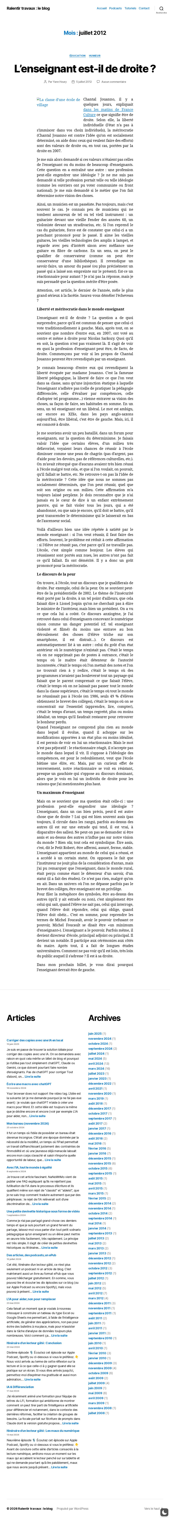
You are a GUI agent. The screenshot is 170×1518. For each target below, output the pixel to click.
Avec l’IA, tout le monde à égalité (29, 1167)
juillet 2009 (96, 1383)
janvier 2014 (97, 1228)
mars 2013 (96, 1248)
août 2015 (95, 1178)
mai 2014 (95, 1223)
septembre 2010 (100, 1338)
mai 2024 (95, 1058)
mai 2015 (95, 1183)
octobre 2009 (98, 1373)
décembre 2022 (99, 1083)
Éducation (78, 55)
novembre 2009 (100, 1368)
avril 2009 (95, 1398)
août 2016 (95, 1138)
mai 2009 (95, 1393)
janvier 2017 (97, 1128)
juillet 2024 (96, 1053)
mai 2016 (95, 1143)
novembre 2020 (100, 1093)
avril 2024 (95, 1063)
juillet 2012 (96, 1278)
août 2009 (95, 1378)
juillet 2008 (96, 1413)
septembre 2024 (100, 1048)
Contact (144, 8)
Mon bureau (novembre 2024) (28, 1123)
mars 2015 (96, 1193)
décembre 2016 (99, 1133)
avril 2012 (95, 1293)
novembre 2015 (99, 1163)
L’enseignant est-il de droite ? (85, 68)
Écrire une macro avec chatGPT (29, 1084)
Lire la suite (33, 1076)
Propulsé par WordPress (72, 1508)
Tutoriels (130, 8)
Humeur (94, 55)
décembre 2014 (99, 1203)
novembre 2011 (99, 1308)
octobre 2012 (97, 1268)
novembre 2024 (99, 1038)
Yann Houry (60, 81)
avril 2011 (95, 1328)
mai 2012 (94, 1288)
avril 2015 (95, 1188)
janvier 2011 (97, 1333)
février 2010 (97, 1353)
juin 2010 (95, 1343)
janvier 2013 (97, 1253)
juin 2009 (95, 1388)
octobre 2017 (97, 1113)
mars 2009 (96, 1403)
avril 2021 (95, 1088)
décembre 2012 (99, 1258)
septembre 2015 (100, 1173)
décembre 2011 (99, 1303)
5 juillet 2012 (84, 81)
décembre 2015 (99, 1158)
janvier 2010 (97, 1358)
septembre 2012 (100, 1273)
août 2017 (95, 1123)
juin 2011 (94, 1323)
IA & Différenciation (20, 1387)
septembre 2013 (100, 1233)
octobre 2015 (98, 1168)
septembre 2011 (100, 1313)
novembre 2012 (99, 1263)
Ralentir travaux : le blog (28, 8)
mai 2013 (95, 1243)
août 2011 (95, 1318)
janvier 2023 (97, 1078)
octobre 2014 (98, 1213)
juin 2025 (95, 1033)
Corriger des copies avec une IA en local (35, 1040)
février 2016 (97, 1148)
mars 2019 (96, 1098)
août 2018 (95, 1103)
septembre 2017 (100, 1118)
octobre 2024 (98, 1043)
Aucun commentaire (113, 81)
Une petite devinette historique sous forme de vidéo (43, 1211)
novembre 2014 (99, 1208)
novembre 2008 (100, 1408)
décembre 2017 (99, 1108)
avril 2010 (95, 1348)
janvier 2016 (97, 1153)
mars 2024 (96, 1068)
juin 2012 (94, 1283)
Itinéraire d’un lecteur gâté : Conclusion (34, 1343)
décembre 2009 (100, 1363)
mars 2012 (96, 1298)
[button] (164, 1512)
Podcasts (115, 8)
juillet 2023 (96, 1073)
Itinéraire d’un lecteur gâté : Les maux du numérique (43, 1430)
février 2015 (97, 1198)
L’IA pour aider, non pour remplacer (31, 1299)
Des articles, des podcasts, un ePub (31, 1255)
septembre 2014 (100, 1218)
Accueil (102, 8)
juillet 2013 (96, 1238)
